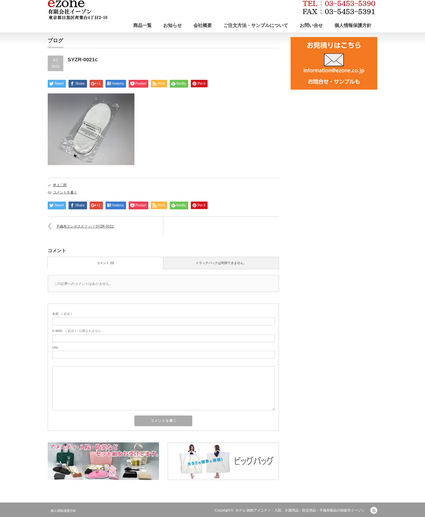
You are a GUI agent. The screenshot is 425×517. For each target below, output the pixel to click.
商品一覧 (142, 25)
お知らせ (172, 25)
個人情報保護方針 (353, 25)
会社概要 (202, 25)
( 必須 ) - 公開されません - (77, 331)
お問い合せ (311, 25)
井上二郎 (60, 185)
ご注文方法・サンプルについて (255, 25)
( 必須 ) (62, 313)
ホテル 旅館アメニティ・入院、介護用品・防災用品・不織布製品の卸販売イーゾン (300, 510)
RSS (373, 510)
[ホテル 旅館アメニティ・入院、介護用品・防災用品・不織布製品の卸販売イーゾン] (211, 10)
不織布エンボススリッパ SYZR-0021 (85, 226)
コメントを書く (65, 192)
